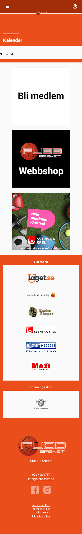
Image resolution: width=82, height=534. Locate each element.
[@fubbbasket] (47, 490)
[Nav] (7, 6)
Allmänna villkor (41, 505)
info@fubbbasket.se (41, 479)
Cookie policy (41, 512)
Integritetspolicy (41, 516)
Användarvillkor (41, 509)
